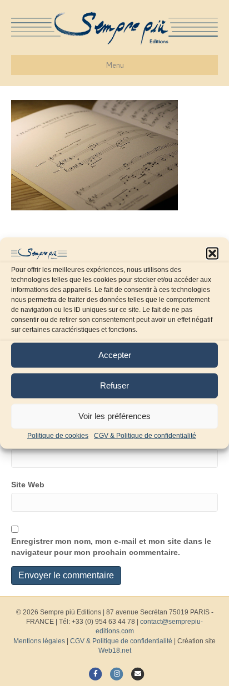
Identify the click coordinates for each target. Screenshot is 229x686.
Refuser (114, 385)
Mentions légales (39, 641)
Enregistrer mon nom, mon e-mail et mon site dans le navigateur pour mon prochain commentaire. (111, 547)
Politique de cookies (57, 435)
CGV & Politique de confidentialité (145, 435)
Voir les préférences (114, 416)
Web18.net (114, 650)
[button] (212, 253)
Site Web (27, 484)
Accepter (114, 355)
